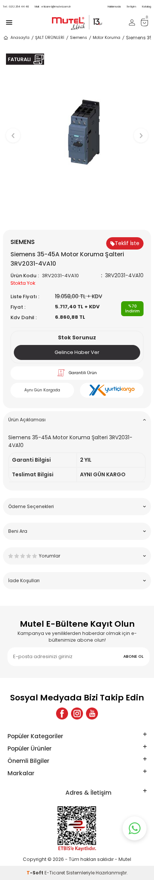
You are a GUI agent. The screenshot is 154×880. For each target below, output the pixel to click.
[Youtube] (92, 713)
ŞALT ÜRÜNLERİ (49, 37)
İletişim (131, 6)
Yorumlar (49, 556)
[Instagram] (77, 713)
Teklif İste (127, 243)
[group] (77, 132)
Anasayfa (20, 37)
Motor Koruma (106, 37)
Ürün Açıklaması (27, 419)
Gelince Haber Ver (77, 352)
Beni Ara (17, 531)
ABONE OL (133, 656)
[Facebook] (62, 713)
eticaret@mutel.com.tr (53, 6)
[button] (77, 217)
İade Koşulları (24, 580)
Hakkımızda (114, 6)
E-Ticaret (54, 873)
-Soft (35, 873)
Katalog (146, 6)
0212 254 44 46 (16, 6)
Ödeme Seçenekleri (31, 506)
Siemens (78, 37)
